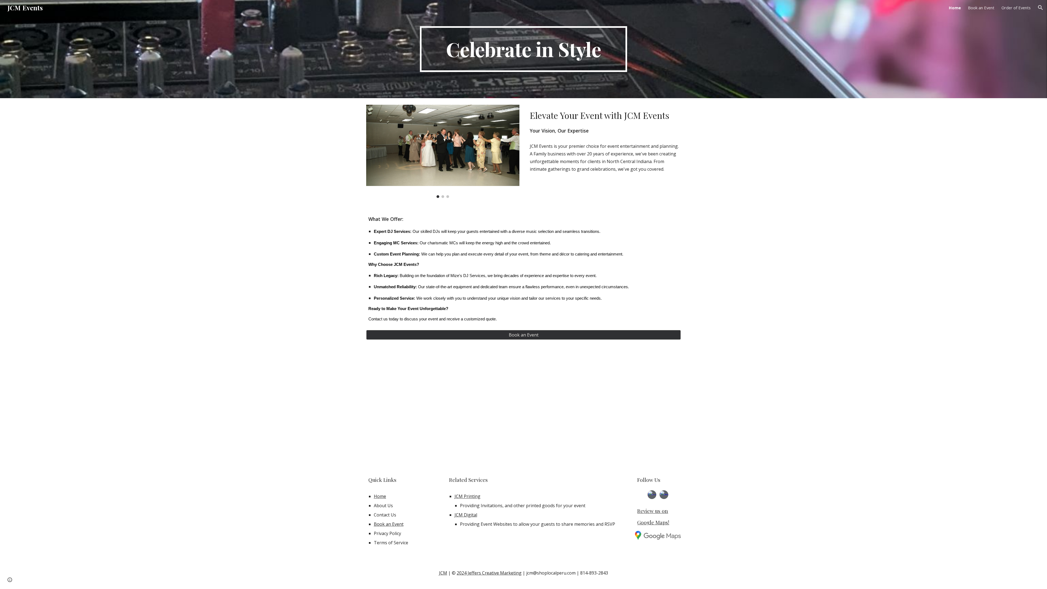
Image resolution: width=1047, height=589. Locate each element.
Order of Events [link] (1016, 7)
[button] (1040, 7)
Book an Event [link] (981, 7)
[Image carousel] (442, 151)
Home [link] (955, 7)
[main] (523, 49)
